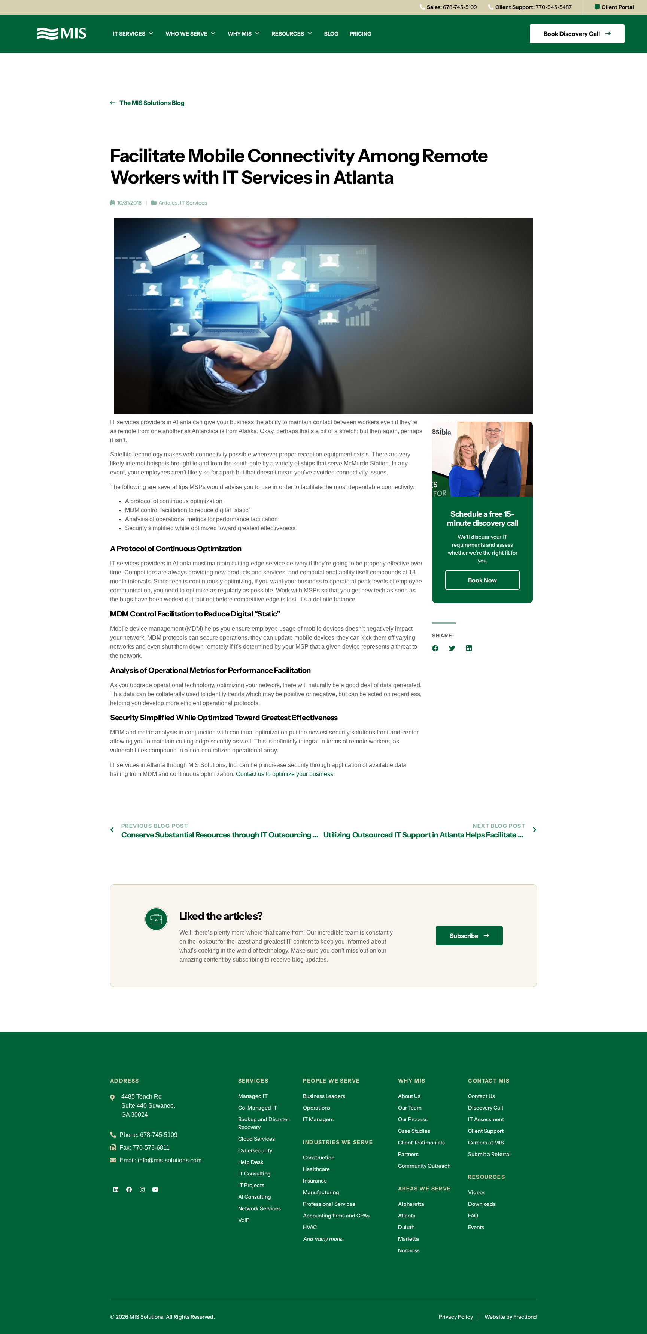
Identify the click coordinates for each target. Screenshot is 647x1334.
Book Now (482, 580)
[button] (435, 648)
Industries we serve (338, 1142)
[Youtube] (155, 1189)
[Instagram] (142, 1189)
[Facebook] (128, 1189)
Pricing (360, 33)
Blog (331, 33)
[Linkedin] (115, 1189)
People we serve (331, 1080)
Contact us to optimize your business (284, 774)
